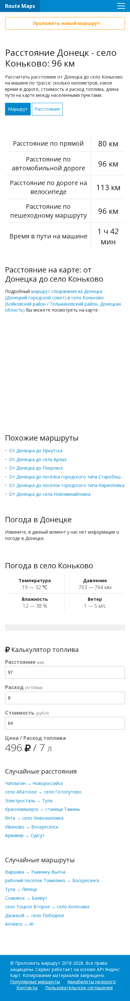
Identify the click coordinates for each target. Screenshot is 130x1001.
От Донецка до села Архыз (38, 459)
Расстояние (47, 109)
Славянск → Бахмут (26, 898)
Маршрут (18, 109)
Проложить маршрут (37, 963)
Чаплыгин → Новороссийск (34, 783)
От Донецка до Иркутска (35, 451)
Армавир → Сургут (25, 835)
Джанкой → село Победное (34, 915)
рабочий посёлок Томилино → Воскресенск (52, 880)
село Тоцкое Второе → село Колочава (47, 907)
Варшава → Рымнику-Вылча (35, 872)
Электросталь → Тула (28, 801)
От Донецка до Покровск (36, 468)
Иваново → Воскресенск (31, 827)
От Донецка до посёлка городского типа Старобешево (67, 477)
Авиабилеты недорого (92, 982)
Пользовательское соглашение (79, 988)
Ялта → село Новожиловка (34, 818)
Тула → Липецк (21, 889)
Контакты (27, 988)
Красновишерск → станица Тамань (42, 809)
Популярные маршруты (35, 982)
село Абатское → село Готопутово (43, 792)
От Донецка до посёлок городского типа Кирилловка (66, 485)
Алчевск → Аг (19, 924)
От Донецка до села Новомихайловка (50, 494)
